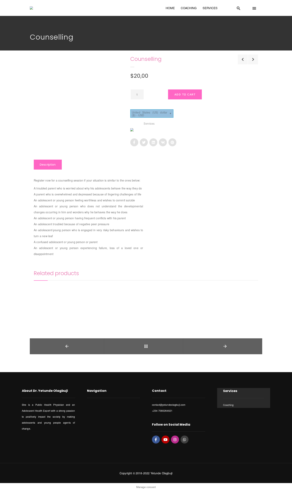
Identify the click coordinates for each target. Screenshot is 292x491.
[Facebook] (156, 439)
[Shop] (146, 346)
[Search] (243, 7)
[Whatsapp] (185, 439)
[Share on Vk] (163, 142)
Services (149, 123)
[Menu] (259, 7)
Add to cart (185, 94)
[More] (39, 297)
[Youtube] (165, 439)
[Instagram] (175, 439)
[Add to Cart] (39, 308)
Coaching (228, 405)
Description (48, 165)
